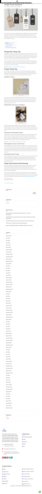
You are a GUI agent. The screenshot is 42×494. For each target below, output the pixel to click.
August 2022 (8, 347)
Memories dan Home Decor (28, 478)
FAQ (24, 446)
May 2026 (8, 242)
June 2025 (8, 268)
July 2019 (8, 394)
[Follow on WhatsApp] (9, 457)
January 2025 (8, 280)
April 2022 (8, 356)
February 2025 (9, 277)
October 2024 (8, 287)
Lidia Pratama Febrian (9, 6)
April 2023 (8, 328)
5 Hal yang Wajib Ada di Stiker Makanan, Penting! (17, 141)
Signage (4, 476)
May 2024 (8, 298)
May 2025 (8, 270)
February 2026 (9, 249)
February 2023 (9, 333)
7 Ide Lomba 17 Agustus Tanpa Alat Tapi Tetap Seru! (16, 223)
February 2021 (9, 384)
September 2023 (9, 317)
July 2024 (8, 294)
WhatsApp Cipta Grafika (30, 176)
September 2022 (9, 345)
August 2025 (8, 263)
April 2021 (8, 380)
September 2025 (9, 261)
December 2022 (9, 338)
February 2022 (9, 361)
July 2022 (8, 349)
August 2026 (8, 235)
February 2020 (9, 387)
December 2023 (9, 310)
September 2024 (9, 289)
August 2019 (8, 391)
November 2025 (9, 256)
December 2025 (9, 254)
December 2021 (9, 366)
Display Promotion (6, 474)
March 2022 (8, 359)
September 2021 (9, 373)
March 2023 (8, 331)
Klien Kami (25, 441)
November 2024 (9, 284)
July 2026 (8, 238)
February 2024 (9, 305)
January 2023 (8, 335)
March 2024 (8, 303)
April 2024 (8, 301)
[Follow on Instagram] (7, 457)
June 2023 (8, 324)
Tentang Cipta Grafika (27, 437)
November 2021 (9, 368)
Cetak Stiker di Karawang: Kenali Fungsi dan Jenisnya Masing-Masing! (20, 220)
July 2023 (8, 321)
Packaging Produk (26, 476)
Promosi (4, 478)
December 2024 (9, 282)
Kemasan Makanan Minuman (28, 471)
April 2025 (8, 273)
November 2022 (9, 340)
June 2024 (8, 296)
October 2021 (8, 370)
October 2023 (8, 314)
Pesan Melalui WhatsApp (8, 183)
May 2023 (8, 326)
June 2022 (8, 352)
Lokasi (24, 439)
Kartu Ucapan (25, 481)
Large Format (5, 471)
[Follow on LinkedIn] (12, 457)
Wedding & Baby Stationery (28, 469)
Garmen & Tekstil (26, 473)
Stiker (4, 469)
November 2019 (9, 389)
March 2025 (8, 275)
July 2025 (8, 266)
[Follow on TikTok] (3, 457)
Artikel (24, 444)
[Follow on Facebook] (5, 457)
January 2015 (8, 405)
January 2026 (8, 252)
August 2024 (8, 291)
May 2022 (8, 354)
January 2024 (8, 307)
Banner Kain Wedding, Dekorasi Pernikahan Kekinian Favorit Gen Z (19, 225)
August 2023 (8, 319)
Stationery (5, 483)
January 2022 (8, 363)
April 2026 (8, 245)
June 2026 (8, 240)
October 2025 (8, 259)
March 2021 (8, 382)
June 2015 (8, 396)
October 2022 (8, 342)
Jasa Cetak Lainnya (26, 483)
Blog (20, 6)
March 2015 (8, 401)
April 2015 (8, 398)
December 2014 (9, 408)
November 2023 (9, 312)
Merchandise (5, 481)
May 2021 (8, 377)
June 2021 (8, 375)
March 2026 (8, 247)
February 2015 (9, 403)
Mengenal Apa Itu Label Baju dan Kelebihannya (16, 66)
